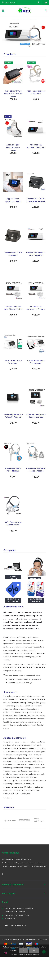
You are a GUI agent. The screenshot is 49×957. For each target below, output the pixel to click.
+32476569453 (10, 2)
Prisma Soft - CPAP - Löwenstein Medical (36, 200)
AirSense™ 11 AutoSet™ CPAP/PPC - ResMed (36, 146)
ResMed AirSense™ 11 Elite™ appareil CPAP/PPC (36, 254)
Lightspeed (25, 939)
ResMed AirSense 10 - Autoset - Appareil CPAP (13, 416)
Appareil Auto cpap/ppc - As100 (13, 200)
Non (34, 950)
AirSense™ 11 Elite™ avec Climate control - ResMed (13, 308)
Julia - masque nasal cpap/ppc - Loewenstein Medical (35, 92)
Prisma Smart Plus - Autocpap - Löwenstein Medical (13, 362)
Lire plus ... (7, 798)
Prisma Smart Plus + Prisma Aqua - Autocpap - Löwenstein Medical (36, 362)
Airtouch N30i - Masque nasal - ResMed (13, 146)
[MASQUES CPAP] (36, 565)
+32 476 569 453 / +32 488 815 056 (17, 915)
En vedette (9, 54)
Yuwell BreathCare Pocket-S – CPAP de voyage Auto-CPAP (13, 92)
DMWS (39, 939)
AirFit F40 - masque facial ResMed (13, 523)
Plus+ (44, 939)
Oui (23, 950)
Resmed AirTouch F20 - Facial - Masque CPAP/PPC (35, 469)
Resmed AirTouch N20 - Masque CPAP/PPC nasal (13, 469)
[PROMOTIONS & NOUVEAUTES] (13, 588)
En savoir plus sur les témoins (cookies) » (25, 954)
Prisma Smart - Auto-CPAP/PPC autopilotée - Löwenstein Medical (13, 254)
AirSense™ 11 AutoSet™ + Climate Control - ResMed (36, 308)
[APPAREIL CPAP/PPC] (13, 565)
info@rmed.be (10, 918)
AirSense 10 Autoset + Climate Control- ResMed (36, 416)
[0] (45, 2)
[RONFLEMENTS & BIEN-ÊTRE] (36, 588)
